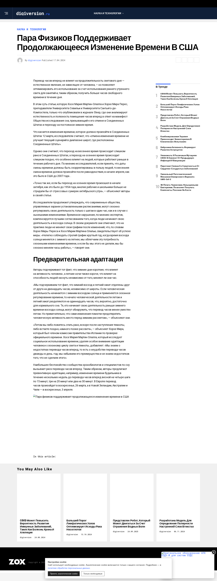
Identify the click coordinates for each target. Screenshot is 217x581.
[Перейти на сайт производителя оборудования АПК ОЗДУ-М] (187, 565)
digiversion (34, 60)
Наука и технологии (107, 13)
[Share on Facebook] (178, 60)
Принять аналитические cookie (64, 574)
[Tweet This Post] (184, 60)
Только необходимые (92, 574)
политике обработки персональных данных (69, 568)
